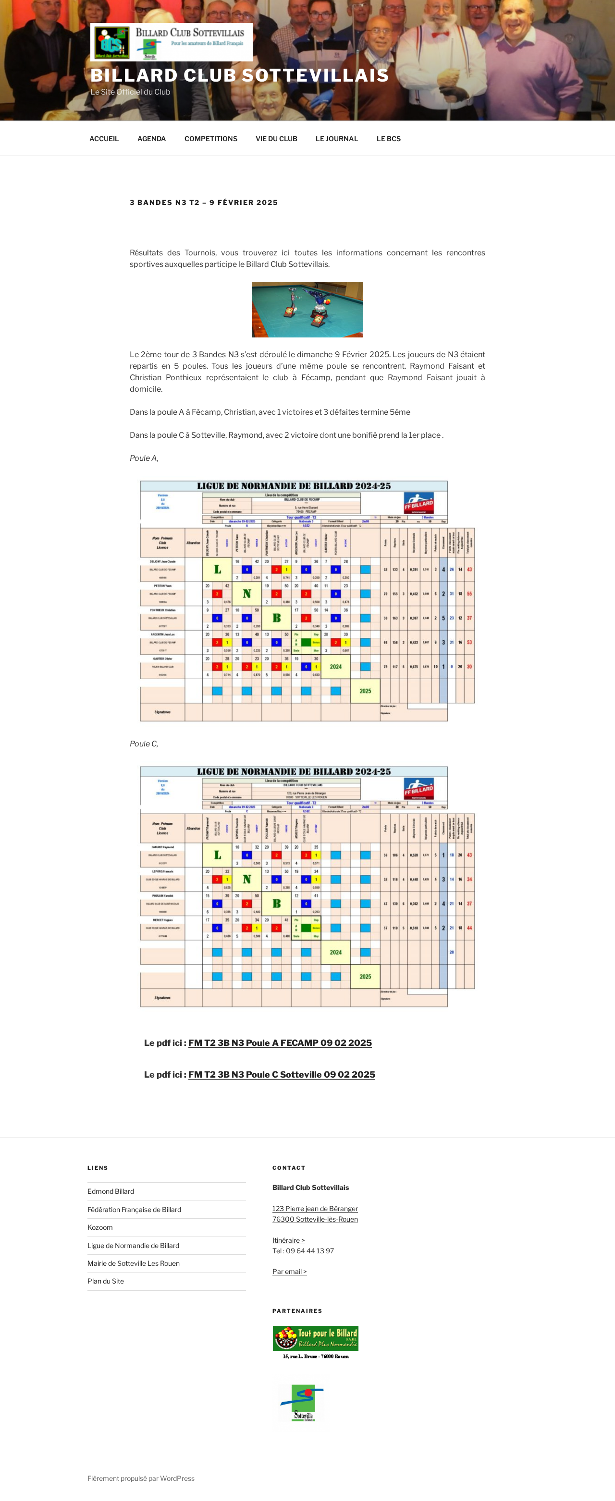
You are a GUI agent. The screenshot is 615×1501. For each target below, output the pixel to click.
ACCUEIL (104, 138)
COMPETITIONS (210, 138)
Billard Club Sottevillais (240, 75)
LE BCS (389, 138)
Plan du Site (105, 1281)
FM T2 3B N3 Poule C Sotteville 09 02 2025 (281, 1074)
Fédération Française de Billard (134, 1209)
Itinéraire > (288, 1240)
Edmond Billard (110, 1191)
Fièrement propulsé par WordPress (141, 1478)
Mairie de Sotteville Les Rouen (133, 1263)
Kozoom (100, 1227)
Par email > (289, 1271)
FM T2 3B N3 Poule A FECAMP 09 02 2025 (280, 1043)
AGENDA (151, 138)
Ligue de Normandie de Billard (133, 1245)
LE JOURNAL (337, 138)
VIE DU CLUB (276, 138)
